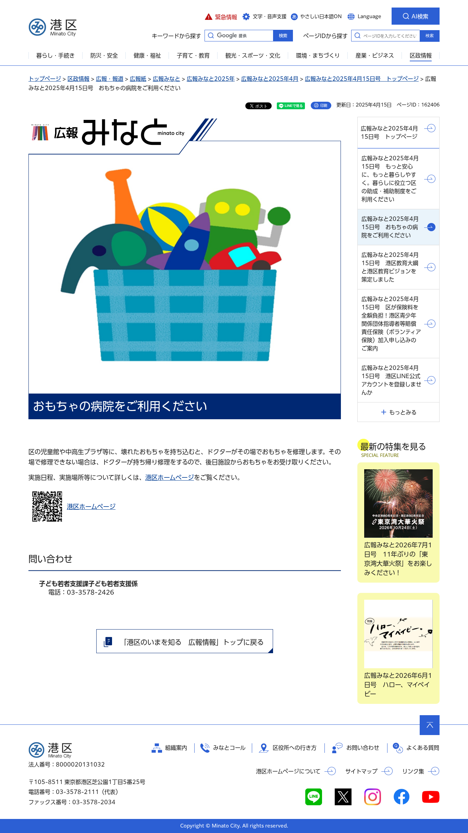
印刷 (323, 105)
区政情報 (78, 79)
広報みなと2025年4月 (269, 79)
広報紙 (138, 79)
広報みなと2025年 (211, 79)
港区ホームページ (169, 477)
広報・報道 (109, 79)
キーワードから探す (211, 35)
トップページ (44, 79)
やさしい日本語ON (321, 16)
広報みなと (166, 79)
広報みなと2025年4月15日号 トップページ (362, 79)
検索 (430, 35)
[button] (221, 16)
